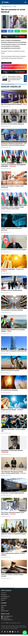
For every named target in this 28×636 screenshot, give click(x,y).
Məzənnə (3, 600)
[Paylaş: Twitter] (11, 31)
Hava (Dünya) (4, 598)
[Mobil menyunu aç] (25, 2)
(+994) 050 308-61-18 (7, 619)
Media (2, 609)
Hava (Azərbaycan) (5, 596)
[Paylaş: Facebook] (4, 31)
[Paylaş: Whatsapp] (17, 31)
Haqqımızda (3, 605)
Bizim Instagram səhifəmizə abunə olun (15, 66)
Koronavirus (4, 594)
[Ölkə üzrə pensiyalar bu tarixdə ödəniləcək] (14, 22)
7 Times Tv (3, 592)
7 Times (7, 622)
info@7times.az (6, 618)
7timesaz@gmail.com (8, 616)
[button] (24, 31)
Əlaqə (2, 607)
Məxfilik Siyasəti (4, 610)
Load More (14, 584)
